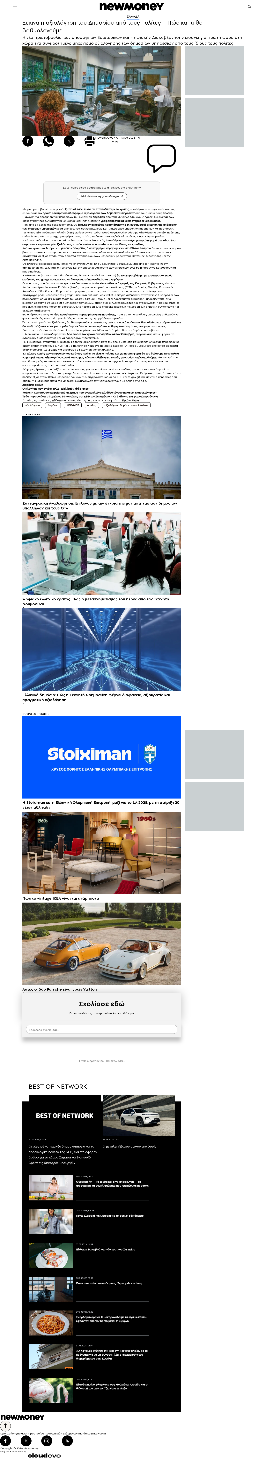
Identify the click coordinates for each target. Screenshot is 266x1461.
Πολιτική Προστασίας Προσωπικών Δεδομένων (47, 1433)
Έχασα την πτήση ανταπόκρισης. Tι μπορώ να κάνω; (109, 1283)
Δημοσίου (99, 217)
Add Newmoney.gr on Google (99, 196)
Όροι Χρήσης (8, 1433)
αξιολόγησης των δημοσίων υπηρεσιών (109, 213)
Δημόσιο (53, 405)
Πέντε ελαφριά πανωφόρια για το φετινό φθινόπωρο (110, 1216)
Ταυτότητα (84, 1433)
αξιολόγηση (32, 405)
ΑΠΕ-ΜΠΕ (72, 405)
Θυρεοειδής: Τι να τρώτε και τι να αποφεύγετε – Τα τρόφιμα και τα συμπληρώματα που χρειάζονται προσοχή (112, 1184)
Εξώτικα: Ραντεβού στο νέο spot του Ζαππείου (105, 1249)
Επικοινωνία (98, 1433)
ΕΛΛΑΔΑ (133, 16)
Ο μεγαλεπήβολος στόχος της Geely (129, 1146)
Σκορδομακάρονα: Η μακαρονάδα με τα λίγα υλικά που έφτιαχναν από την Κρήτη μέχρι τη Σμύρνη (111, 1319)
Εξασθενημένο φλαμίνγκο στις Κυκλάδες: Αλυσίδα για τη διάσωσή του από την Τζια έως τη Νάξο (112, 1386)
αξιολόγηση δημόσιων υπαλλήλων (126, 405)
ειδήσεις (57, 400)
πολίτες (91, 405)
